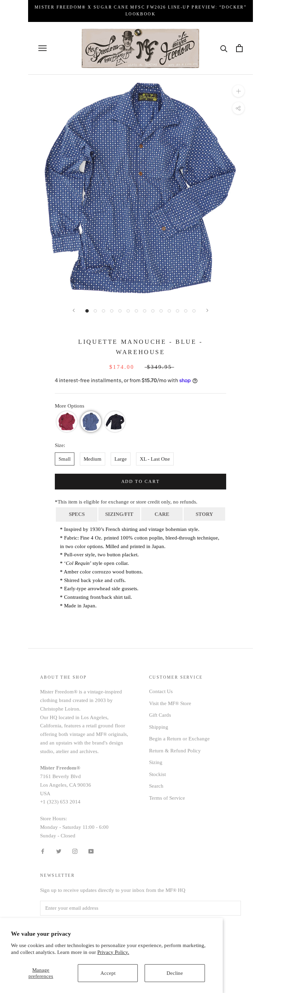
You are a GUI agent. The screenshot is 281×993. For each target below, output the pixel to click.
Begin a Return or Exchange (179, 738)
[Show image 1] (87, 311)
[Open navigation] (42, 48)
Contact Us (161, 691)
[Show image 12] (177, 311)
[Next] (207, 310)
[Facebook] (42, 851)
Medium (92, 459)
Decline (175, 973)
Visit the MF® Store (170, 703)
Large (120, 459)
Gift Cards (160, 715)
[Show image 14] (194, 311)
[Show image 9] (153, 311)
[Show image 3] (103, 311)
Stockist (157, 774)
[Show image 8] (144, 311)
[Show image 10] (161, 311)
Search (156, 786)
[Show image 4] (111, 311)
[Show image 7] (136, 311)
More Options (69, 406)
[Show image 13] (185, 311)
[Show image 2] (95, 311)
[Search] (224, 48)
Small (65, 459)
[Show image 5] (120, 311)
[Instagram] (74, 851)
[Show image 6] (128, 311)
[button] (67, 421)
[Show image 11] (169, 311)
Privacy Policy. (113, 952)
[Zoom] (238, 91)
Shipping (158, 727)
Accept (107, 973)
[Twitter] (58, 851)
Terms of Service (167, 798)
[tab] (76, 514)
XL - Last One (155, 459)
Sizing (155, 762)
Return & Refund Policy (175, 750)
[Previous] (74, 310)
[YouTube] (91, 851)
